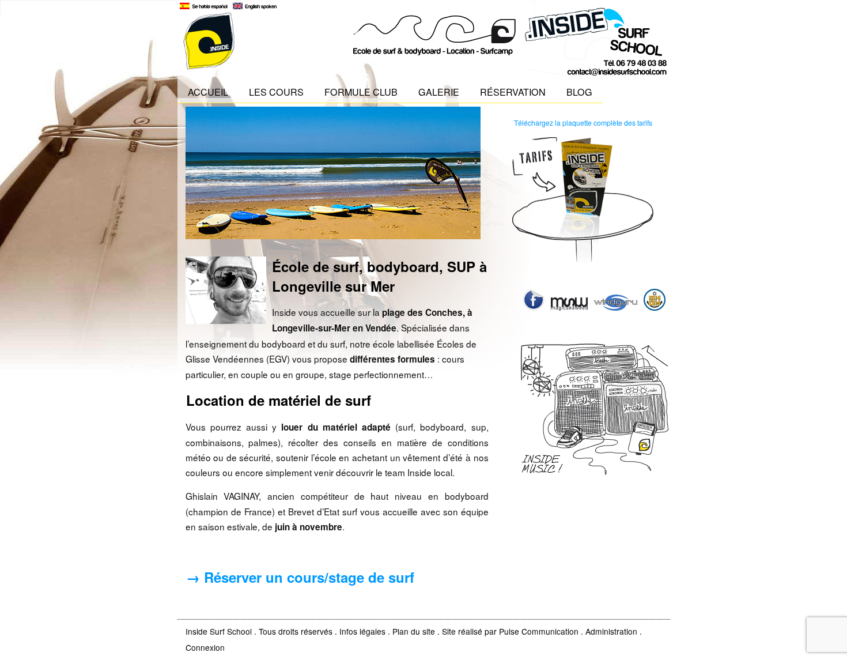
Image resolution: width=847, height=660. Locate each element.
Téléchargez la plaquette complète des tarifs (583, 122)
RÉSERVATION (513, 92)
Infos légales (362, 631)
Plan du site (413, 631)
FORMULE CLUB (361, 92)
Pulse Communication (538, 631)
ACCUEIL (208, 92)
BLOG (579, 92)
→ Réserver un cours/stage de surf (300, 577)
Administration (611, 631)
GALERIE (438, 92)
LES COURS (276, 92)
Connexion (205, 647)
